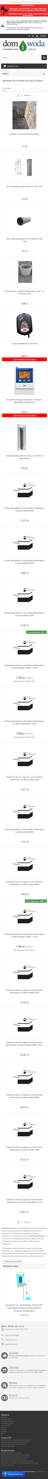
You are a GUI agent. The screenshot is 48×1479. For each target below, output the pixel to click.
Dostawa (14, 1352)
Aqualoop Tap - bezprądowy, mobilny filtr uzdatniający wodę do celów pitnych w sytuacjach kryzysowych (24, 1308)
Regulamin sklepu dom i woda (11, 1453)
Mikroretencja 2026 (12, 21)
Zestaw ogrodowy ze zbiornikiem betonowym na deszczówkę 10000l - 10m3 (24, 666)
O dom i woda (5, 1425)
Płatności (14, 1367)
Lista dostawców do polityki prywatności (14, 1457)
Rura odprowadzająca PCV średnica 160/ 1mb (24, 240)
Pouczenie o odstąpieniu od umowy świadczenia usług (19, 1463)
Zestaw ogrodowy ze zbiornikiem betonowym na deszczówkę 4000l (24, 561)
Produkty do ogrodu (8, 1421)
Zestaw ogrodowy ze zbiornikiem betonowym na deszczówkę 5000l (24, 614)
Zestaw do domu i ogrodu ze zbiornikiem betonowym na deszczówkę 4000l (24, 883)
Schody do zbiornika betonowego (24, 134)
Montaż (13, 1382)
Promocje (4, 1417)
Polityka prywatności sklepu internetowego (15, 1455)
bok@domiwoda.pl (11, 1344)
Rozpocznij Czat (15, 1474)
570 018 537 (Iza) (11, 1340)
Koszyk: (12, 66)
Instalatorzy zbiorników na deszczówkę (14, 1442)
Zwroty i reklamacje (7, 1465)
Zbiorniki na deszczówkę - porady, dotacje (15, 1440)
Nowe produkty (6, 1419)
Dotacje (13, 1395)
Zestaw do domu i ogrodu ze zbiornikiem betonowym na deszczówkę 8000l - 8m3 (24, 1200)
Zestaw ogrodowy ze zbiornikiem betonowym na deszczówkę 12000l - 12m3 (24, 935)
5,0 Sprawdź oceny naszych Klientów (24, 2)
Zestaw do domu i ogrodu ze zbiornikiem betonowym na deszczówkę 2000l (24, 778)
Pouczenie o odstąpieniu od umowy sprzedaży (17, 1461)
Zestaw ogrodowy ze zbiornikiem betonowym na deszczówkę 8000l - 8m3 (24, 722)
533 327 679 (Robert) (12, 1335)
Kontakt (43, 36)
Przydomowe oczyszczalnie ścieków (13, 1444)
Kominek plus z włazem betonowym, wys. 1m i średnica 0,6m (24, 292)
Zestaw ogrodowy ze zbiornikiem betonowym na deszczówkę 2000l (24, 509)
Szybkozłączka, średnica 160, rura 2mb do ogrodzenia (24, 457)
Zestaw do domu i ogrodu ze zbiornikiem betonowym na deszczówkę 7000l (24, 1148)
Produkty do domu (7, 1423)
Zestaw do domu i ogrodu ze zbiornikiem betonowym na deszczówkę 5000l (24, 991)
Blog (2, 1433)
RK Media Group (41, 1471)
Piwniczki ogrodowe (8, 1446)
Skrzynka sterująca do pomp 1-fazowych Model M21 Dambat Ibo (24, 400)
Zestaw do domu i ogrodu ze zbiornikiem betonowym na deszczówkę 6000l (24, 1096)
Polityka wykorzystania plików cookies (14, 1459)
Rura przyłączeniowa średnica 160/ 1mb (24, 186)
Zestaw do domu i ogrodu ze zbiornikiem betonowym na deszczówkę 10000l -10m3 (24, 1043)
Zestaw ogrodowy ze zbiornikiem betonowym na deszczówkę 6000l (24, 830)
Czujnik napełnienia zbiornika (24, 343)
